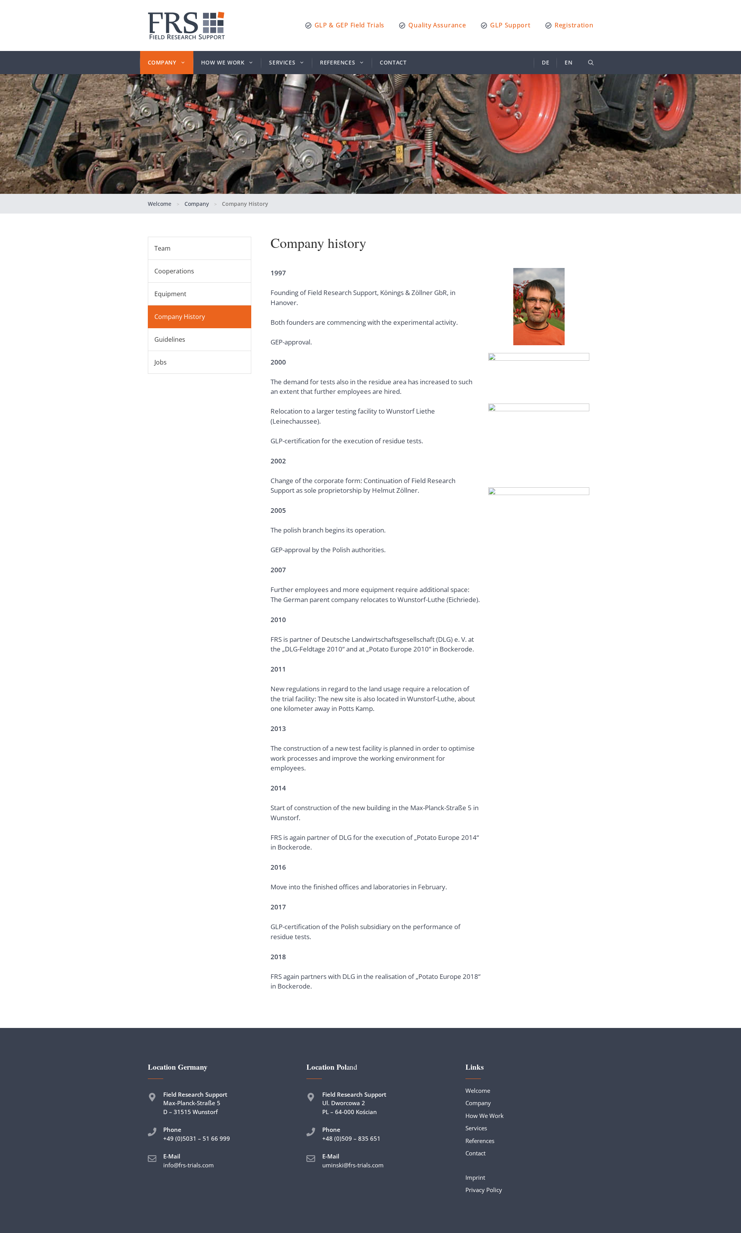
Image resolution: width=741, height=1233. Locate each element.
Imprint (475, 1177)
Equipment (170, 294)
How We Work (223, 62)
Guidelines (169, 339)
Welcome (159, 203)
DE (545, 62)
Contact (393, 62)
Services (282, 62)
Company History (179, 316)
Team (162, 248)
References (337, 62)
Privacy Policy (483, 1190)
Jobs (160, 362)
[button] (590, 62)
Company (162, 62)
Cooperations (174, 271)
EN (568, 62)
